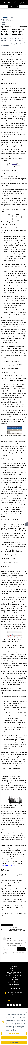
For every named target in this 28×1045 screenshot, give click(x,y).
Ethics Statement (14, 974)
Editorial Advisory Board (14, 972)
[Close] (26, 1012)
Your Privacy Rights (14, 984)
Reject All (14, 1038)
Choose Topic (12, 6)
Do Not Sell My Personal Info (14, 975)
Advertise (14, 967)
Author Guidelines (14, 968)
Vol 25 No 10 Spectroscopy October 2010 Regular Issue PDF (17, 930)
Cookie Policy (13, 1030)
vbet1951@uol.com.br (8, 866)
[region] (14, 1027)
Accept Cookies (14, 1042)
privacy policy (8, 953)
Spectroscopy (4, 19)
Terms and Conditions (14, 983)
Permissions (14, 977)
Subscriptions (14, 981)
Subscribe (20, 949)
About (14, 965)
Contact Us (14, 970)
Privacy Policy (14, 979)
